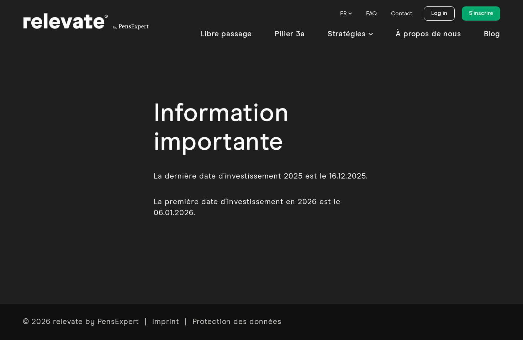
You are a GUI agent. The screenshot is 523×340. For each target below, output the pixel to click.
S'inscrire (481, 13)
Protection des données (236, 322)
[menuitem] (226, 34)
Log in (439, 13)
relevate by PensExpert (96, 322)
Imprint (165, 322)
